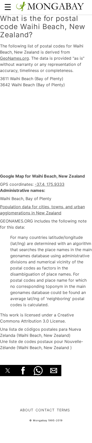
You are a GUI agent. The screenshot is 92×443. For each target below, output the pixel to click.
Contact (45, 410)
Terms (63, 410)
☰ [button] (8, 7)
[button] (7, 370)
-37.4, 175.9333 (49, 184)
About (26, 410)
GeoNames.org (14, 58)
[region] (46, 130)
